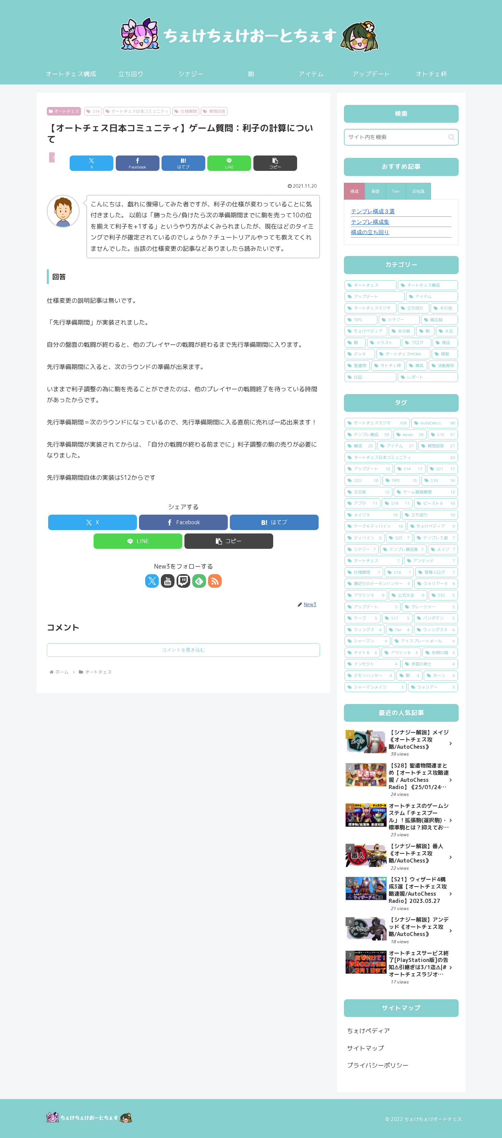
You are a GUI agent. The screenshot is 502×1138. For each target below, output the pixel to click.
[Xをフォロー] (152, 581)
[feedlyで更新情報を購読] (199, 581)
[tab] (354, 191)
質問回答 (217, 111)
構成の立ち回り (370, 232)
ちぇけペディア (368, 1031)
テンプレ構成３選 (373, 211)
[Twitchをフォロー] (183, 581)
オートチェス (66, 111)
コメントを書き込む (183, 649)
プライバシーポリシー (377, 1065)
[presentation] (354, 191)
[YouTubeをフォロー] (168, 581)
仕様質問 (189, 111)
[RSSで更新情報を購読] (215, 581)
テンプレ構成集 (370, 222)
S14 (96, 111)
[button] (275, 163)
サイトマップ (365, 1048)
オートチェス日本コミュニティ (140, 111)
